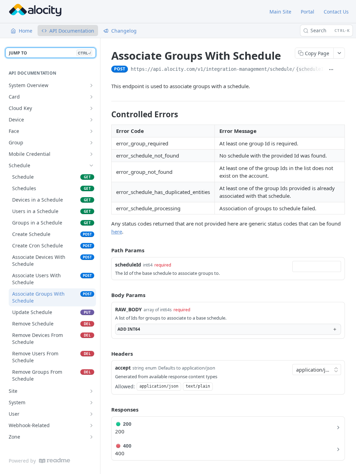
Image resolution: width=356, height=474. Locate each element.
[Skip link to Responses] (106, 409)
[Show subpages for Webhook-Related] (91, 425)
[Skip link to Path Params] (106, 250)
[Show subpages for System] (91, 402)
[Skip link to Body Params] (106, 295)
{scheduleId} (312, 69)
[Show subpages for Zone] (91, 437)
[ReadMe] (54, 460)
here (116, 231)
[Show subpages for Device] (91, 119)
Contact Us (336, 11)
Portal (307, 11)
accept (123, 367)
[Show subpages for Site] (91, 391)
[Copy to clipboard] (341, 70)
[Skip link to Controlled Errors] (107, 114)
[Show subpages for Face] (91, 131)
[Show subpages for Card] (91, 97)
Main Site (280, 11)
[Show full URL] (331, 70)
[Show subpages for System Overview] (91, 85)
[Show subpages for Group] (91, 142)
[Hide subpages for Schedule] (91, 165)
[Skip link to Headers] (106, 354)
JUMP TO (50, 53)
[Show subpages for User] (91, 414)
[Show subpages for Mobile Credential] (91, 154)
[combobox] (316, 266)
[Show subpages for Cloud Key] (91, 108)
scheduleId (128, 264)
